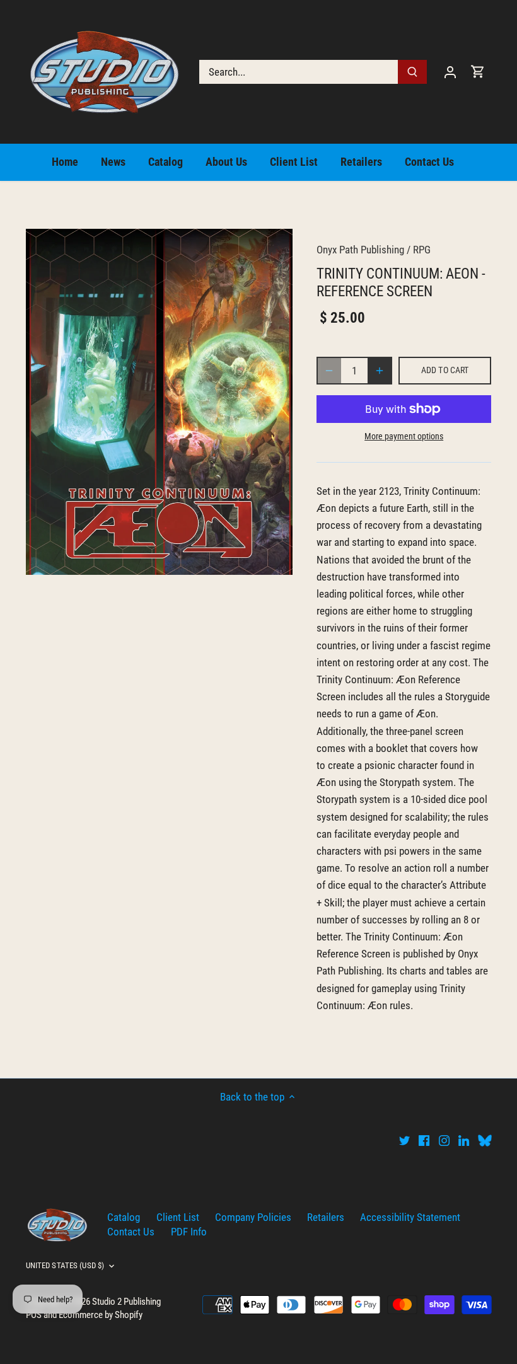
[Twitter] (404, 1140)
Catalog (123, 1217)
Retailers (325, 1217)
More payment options (403, 436)
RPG (422, 249)
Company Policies (253, 1217)
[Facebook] (424, 1140)
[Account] (450, 71)
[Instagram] (444, 1140)
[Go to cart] (477, 71)
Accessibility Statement (410, 1217)
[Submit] (412, 72)
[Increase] (380, 370)
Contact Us (130, 1231)
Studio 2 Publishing (126, 1301)
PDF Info (189, 1231)
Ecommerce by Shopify (100, 1315)
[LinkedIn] (463, 1140)
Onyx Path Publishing (360, 249)
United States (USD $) (65, 1265)
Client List (177, 1217)
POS (34, 1315)
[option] (159, 402)
